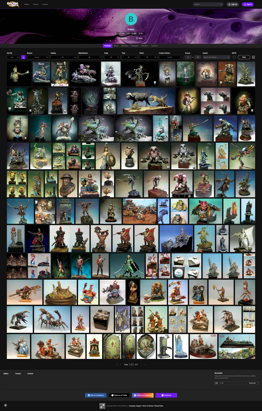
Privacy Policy (158, 406)
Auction (29, 53)
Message (124, 38)
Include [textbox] (36, 57)
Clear (244, 57)
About (116, 46)
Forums (35, 4)
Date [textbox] (12, 57)
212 (122, 33)
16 (141, 33)
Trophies (154, 46)
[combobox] (13, 57)
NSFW (234, 53)
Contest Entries (164, 53)
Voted (141, 53)
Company (132, 406)
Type (123, 53)
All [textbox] (62, 57)
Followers (144, 46)
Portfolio (107, 46)
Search (205, 53)
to (193, 57)
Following (134, 46)
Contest (45, 4)
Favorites (124, 46)
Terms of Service (148, 406)
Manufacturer (83, 53)
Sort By (9, 53)
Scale (106, 53)
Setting (53, 53)
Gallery (26, 4)
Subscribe (252, 383)
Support (139, 406)
